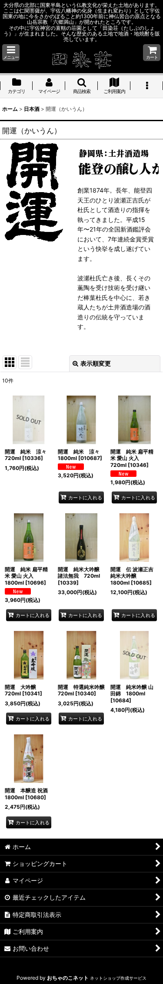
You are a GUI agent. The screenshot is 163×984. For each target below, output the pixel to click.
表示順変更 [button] (95, 363)
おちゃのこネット (68, 977)
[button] (11, 52)
